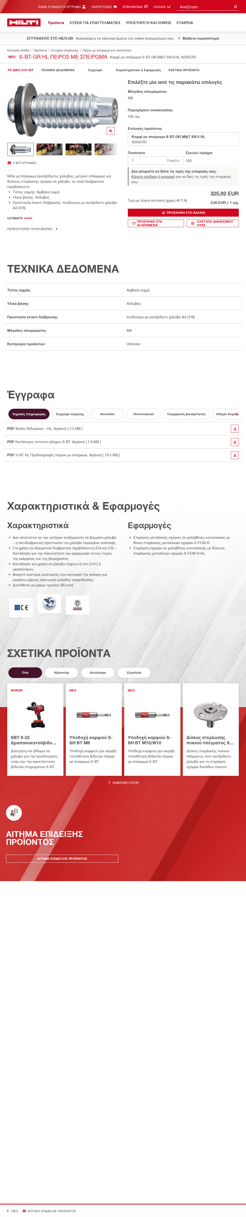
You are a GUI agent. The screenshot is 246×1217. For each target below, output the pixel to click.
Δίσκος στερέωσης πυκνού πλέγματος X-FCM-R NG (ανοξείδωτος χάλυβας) (210, 740)
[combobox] (207, 7)
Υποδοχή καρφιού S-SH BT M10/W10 (149, 740)
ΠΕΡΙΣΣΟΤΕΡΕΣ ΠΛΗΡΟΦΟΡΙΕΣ (30, 229)
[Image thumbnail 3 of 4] (78, 149)
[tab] (20, 70)
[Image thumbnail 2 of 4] (49, 149)
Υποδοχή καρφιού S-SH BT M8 (91, 740)
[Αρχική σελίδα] (24, 22)
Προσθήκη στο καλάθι (186, 212)
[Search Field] (235, 7)
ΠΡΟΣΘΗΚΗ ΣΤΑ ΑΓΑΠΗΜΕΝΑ (149, 223)
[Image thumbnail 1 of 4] (20, 149)
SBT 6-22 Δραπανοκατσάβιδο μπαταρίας (31, 740)
